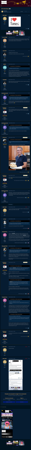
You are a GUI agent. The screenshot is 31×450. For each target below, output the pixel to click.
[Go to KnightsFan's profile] (5, 235)
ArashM (26, 28)
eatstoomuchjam (5, 94)
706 (5, 215)
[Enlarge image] (15, 21)
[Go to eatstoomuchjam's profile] (5, 97)
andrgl (26, 113)
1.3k (5, 102)
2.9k (5, 254)
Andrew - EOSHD (5, 108)
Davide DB (21, 180)
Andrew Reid (18, 125)
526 (5, 227)
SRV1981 (5, 15)
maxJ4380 (4, 37)
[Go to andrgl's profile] (5, 222)
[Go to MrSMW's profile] (5, 54)
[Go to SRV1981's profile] (2, 11)
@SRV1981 (13, 233)
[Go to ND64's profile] (5, 67)
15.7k (5, 117)
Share (22, 11)
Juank (14, 180)
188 (5, 45)
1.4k (5, 240)
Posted (12, 15)
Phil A (23, 228)
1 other (24, 197)
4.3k (5, 59)
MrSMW (4, 50)
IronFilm (26, 56)
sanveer (24, 56)
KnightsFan (4, 231)
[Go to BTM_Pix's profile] (5, 141)
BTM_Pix (5, 137)
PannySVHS (18, 242)
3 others (24, 180)
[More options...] (29, 15)
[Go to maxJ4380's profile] (5, 40)
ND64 (4, 64)
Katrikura (22, 293)
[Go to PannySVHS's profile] (5, 249)
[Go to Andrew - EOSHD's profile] (5, 112)
